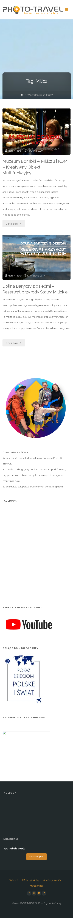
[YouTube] (34, 893)
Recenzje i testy (52, 880)
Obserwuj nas (36, 856)
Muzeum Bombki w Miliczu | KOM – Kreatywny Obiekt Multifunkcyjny (35, 167)
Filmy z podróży (30, 880)
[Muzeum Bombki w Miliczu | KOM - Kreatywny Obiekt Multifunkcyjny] (36, 131)
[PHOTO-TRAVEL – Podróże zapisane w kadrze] (32, 9)
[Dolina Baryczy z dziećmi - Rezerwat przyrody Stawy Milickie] (36, 257)
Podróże (13, 880)
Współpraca (36, 885)
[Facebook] (29, 893)
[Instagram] (39, 893)
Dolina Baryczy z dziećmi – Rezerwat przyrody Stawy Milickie (35, 289)
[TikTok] (44, 893)
